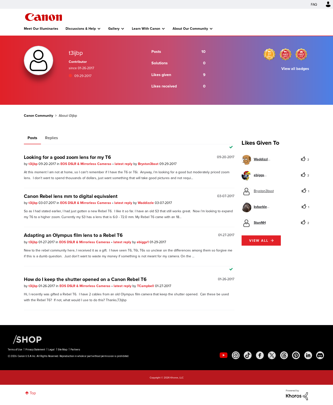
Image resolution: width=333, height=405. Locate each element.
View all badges (295, 68)
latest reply (124, 163)
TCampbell (146, 285)
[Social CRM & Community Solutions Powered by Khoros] (297, 394)
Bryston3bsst (148, 163)
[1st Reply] (285, 54)
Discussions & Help (81, 28)
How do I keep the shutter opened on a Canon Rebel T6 (85, 279)
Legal (51, 349)
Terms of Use (15, 349)
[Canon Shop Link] (25, 339)
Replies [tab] (51, 137)
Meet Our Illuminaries (41, 28)
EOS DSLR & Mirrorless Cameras (86, 163)
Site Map (62, 349)
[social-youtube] (223, 355)
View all (258, 240)
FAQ (314, 4)
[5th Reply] (270, 54)
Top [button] (33, 392)
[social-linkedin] (308, 355)
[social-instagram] (236, 355)
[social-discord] (320, 355)
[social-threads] (284, 355)
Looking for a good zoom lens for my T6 (67, 157)
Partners (75, 349)
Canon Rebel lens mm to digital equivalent (71, 196)
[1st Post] (301, 54)
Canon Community (43, 17)
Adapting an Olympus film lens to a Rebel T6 (73, 235)
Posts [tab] (32, 138)
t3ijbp (34, 163)
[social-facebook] (260, 355)
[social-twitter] (272, 355)
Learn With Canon (146, 28)
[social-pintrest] (296, 355)
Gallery (113, 28)
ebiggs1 (143, 242)
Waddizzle (146, 202)
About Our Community (190, 28)
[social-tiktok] (248, 355)
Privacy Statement (35, 349)
